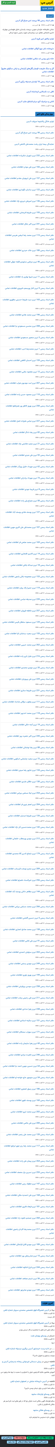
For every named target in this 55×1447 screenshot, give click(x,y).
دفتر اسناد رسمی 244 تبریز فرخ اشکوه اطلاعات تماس (32, 1267)
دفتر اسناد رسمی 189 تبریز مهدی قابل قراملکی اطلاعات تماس (29, 1244)
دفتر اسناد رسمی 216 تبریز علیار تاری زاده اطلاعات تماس (31, 656)
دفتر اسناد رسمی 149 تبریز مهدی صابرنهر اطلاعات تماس (31, 1290)
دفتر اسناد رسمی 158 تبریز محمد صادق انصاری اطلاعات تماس (28, 929)
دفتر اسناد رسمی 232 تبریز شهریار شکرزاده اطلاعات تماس (30, 155)
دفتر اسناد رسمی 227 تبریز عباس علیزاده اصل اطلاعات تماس (29, 421)
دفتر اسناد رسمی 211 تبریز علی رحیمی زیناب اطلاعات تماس (30, 998)
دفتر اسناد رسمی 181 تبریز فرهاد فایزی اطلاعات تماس (32, 1206)
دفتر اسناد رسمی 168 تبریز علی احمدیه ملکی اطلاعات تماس (29, 1195)
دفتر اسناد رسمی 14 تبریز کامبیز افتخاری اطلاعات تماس (31, 553)
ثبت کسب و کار (8, 2)
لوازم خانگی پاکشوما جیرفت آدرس (40, 121)
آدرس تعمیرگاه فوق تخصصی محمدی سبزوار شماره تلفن (26, 1310)
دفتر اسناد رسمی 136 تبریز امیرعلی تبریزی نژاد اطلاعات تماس (29, 201)
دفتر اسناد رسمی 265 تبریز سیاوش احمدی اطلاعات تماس (30, 952)
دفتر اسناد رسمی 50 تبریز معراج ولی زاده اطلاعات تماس (31, 500)
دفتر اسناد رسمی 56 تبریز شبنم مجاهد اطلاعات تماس (32, 1278)
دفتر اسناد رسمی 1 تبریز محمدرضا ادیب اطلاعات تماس (31, 349)
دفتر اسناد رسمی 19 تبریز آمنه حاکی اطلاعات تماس (33, 724)
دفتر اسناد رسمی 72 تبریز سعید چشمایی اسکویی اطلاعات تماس (27, 759)
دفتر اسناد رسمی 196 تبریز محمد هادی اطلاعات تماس (32, 315)
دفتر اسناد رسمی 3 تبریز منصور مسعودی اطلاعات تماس (31, 337)
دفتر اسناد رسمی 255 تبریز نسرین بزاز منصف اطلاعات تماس (29, 1172)
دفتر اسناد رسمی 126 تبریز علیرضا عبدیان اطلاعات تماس (31, 815)
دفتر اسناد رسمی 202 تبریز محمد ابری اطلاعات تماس (32, 1112)
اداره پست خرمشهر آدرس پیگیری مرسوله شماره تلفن (27, 1348)
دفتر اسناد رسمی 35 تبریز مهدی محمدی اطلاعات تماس (31, 667)
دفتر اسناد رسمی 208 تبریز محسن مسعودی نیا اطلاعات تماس (28, 326)
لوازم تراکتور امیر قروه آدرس (42, 39)
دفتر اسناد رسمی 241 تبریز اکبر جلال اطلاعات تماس (33, 224)
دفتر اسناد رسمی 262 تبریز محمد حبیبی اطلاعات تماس (31, 645)
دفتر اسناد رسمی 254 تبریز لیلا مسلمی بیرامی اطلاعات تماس (29, 793)
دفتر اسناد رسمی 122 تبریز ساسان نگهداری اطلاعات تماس (30, 189)
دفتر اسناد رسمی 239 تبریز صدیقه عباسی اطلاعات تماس (31, 599)
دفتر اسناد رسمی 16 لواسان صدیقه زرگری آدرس (34, 81)
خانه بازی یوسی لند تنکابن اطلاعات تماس (37, 58)
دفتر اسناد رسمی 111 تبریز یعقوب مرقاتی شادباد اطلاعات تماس (28, 702)
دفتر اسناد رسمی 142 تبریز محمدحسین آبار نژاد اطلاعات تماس (28, 827)
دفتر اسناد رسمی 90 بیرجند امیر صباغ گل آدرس (34, 20)
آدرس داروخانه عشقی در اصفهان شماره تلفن (28, 1381)
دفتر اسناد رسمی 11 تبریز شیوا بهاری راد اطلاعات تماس (31, 277)
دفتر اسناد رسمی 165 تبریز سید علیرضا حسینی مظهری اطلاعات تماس (28, 301)
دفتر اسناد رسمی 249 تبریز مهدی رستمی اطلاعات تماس (31, 963)
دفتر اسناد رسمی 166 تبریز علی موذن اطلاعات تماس (32, 167)
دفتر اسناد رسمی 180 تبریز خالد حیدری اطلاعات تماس (32, 250)
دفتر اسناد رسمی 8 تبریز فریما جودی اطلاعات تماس (33, 489)
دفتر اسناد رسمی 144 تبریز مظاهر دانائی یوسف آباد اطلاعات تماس (29, 893)
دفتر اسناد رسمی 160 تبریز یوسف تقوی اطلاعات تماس (32, 1100)
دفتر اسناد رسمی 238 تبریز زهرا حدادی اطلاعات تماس (32, 1009)
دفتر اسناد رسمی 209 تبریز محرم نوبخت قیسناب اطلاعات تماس (28, 868)
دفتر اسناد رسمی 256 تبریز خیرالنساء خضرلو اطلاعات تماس (30, 880)
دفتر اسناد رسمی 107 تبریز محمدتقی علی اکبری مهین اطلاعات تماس (28, 529)
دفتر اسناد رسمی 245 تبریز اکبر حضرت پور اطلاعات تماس (30, 736)
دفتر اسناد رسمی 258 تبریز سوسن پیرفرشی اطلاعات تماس (30, 986)
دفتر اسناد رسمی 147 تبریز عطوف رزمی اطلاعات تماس (32, 1183)
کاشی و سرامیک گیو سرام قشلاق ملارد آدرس (36, 101)
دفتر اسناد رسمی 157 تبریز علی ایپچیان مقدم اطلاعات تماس (29, 178)
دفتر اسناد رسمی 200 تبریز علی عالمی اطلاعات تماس (32, 1123)
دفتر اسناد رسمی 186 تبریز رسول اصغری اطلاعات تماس (31, 1089)
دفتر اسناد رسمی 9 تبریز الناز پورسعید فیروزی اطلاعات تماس (29, 288)
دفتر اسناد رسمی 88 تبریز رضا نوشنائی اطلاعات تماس (32, 747)
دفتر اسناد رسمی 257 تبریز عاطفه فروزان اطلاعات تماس (31, 610)
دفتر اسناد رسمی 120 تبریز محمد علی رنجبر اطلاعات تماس (30, 1134)
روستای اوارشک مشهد (40, 1394)
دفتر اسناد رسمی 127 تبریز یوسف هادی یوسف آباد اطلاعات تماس (30, 514)
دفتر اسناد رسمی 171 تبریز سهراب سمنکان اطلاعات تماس (30, 1032)
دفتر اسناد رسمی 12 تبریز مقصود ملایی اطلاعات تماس (31, 372)
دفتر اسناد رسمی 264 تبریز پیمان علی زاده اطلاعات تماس (31, 1161)
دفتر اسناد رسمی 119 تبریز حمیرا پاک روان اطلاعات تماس (30, 588)
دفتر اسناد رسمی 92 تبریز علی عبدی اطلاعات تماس (33, 455)
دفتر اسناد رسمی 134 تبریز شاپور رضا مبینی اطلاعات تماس (30, 770)
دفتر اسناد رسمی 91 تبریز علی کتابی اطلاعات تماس (33, 941)
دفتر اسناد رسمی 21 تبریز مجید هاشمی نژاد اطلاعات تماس (30, 444)
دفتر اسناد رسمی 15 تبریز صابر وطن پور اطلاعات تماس (32, 1256)
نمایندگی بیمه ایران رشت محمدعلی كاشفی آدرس (34, 144)
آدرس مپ (35, 25)
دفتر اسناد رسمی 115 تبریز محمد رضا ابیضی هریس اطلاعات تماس (29, 237)
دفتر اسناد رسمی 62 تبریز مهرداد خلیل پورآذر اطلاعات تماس (29, 466)
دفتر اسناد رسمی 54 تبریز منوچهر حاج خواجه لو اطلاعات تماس (28, 1077)
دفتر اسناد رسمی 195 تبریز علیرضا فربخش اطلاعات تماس (30, 212)
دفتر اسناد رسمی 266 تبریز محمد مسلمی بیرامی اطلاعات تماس (28, 906)
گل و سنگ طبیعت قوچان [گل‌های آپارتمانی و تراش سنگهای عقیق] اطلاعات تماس (27, 70)
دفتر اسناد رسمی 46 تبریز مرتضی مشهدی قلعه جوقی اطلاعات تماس (29, 263)
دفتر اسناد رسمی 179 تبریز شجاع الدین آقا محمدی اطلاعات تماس (29, 855)
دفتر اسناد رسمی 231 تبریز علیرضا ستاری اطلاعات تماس (31, 690)
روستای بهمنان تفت (39, 1336)
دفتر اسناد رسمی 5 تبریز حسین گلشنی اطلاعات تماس (32, 918)
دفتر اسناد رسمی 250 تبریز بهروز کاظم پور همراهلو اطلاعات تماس (30, 407)
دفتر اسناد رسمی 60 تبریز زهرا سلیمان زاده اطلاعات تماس (30, 1043)
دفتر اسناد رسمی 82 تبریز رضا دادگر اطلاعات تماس (33, 432)
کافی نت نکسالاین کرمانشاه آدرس (40, 91)
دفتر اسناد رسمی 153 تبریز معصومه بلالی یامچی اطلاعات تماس (28, 576)
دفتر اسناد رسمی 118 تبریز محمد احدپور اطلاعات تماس (31, 713)
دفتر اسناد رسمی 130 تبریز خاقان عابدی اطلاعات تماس (31, 781)
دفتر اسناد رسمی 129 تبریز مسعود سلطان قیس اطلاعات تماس (28, 622)
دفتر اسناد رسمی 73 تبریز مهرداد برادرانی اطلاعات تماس (31, 478)
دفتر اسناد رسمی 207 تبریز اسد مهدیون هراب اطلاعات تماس (29, 383)
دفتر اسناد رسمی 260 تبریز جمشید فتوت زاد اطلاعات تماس (30, 1218)
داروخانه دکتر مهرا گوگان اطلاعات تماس (38, 48)
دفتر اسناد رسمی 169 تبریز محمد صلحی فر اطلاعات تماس (30, 542)
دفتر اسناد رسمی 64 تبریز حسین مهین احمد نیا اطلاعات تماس (28, 1066)
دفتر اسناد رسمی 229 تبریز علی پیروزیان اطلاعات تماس (31, 679)
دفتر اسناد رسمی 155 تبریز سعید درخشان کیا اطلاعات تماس (29, 633)
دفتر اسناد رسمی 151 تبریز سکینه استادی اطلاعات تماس (31, 1020)
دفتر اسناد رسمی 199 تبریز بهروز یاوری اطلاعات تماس (32, 975)
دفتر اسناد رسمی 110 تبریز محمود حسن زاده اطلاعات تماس (29, 394)
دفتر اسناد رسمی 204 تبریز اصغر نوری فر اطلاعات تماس (31, 804)
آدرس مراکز (50, 16)
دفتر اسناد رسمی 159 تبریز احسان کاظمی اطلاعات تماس (31, 360)
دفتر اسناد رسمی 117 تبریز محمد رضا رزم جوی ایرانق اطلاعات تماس (29, 1147)
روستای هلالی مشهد (41, 1410)
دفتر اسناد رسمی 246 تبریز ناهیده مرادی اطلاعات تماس (31, 1055)
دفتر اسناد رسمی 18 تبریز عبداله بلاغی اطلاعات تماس (32, 565)
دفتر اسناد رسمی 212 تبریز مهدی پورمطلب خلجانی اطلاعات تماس (30, 840)
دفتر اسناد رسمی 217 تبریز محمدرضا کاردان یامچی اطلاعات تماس (30, 1231)
